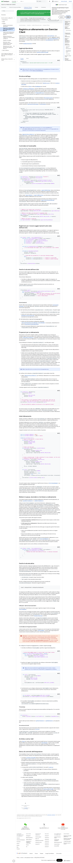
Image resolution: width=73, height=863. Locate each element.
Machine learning (29, 837)
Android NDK (56, 845)
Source (18, 843)
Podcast (18, 848)
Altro (22, 1)
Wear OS (37, 838)
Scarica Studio (56, 844)
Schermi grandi (38, 836)
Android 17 (47, 835)
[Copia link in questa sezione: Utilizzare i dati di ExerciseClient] (37, 605)
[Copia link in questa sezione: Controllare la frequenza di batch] (38, 627)
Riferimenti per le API (58, 842)
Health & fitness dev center (8, 4)
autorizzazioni (43, 104)
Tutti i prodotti (58, 853)
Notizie (18, 845)
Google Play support (67, 841)
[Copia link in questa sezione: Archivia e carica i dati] (34, 739)
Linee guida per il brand (28, 857)
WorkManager (38, 86)
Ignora (61, 17)
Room (30, 86)
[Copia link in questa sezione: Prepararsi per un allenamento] (40, 332)
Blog (17, 847)
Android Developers (22, 25)
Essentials (14, 1)
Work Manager (44, 742)
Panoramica (3, 7)
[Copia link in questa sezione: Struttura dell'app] (32, 76)
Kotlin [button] (27, 58)
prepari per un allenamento (28, 88)
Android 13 (47, 843)
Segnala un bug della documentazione (67, 839)
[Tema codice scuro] (58, 60)
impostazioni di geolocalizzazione (31, 324)
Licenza (21, 857)
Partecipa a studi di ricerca (67, 843)
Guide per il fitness (28, 7)
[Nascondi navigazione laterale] (14, 861)
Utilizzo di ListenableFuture (38, 70)
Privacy (27, 844)
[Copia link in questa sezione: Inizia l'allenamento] (32, 416)
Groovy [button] (22, 58)
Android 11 (47, 846)
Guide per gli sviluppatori (56, 840)
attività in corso (46, 83)
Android (18, 838)
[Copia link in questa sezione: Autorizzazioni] (28, 302)
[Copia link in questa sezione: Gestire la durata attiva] (35, 563)
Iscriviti (59, 860)
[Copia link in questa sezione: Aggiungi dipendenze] (34, 48)
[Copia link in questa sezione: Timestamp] (26, 707)
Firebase (41, 853)
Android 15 (47, 839)
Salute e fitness (29, 839)
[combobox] (42, 1)
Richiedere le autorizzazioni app (27, 315)
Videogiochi (28, 835)
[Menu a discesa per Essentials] (17, 1)
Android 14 (47, 841)
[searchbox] (7, 11)
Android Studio (64, 1)
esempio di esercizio (27, 43)
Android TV (37, 844)
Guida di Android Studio (57, 837)
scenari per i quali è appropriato (40, 640)
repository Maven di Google (42, 52)
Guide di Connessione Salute (15, 7)
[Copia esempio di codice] (59, 60)
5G (26, 846)
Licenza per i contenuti (51, 814)
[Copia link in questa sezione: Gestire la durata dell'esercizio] (40, 269)
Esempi (36, 7)
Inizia (68, 17)
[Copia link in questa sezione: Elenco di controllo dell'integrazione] (43, 751)
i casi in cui (51, 767)
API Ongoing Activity (48, 97)
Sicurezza (18, 841)
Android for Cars (38, 842)
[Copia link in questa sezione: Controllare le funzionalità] (37, 146)
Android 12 (47, 844)
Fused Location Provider (48, 789)
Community (43, 7)
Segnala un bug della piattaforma (67, 836)
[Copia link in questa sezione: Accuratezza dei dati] (30, 725)
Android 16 (47, 837)
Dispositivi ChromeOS (39, 840)
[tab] (22, 58)
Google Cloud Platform (49, 853)
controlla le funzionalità (31, 757)
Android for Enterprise (21, 839)
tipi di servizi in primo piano (32, 104)
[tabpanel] (39, 63)
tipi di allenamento (49, 40)
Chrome (36, 853)
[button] (7, 18)
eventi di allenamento (53, 38)
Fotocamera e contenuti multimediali (28, 842)
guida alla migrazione (39, 13)
